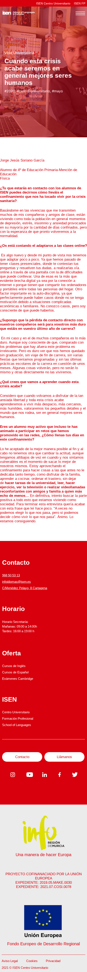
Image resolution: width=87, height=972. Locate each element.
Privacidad (53, 961)
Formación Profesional (17, 718)
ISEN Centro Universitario (53, 3)
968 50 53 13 (11, 575)
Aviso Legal (10, 961)
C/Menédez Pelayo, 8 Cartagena (24, 588)
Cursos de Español (15, 672)
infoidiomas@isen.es (16, 581)
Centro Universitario (16, 712)
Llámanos (64, 757)
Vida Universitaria (19, 53)
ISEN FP (79, 3)
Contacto (22, 757)
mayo (58, 91)
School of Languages (16, 724)
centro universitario (34, 91)
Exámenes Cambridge (17, 678)
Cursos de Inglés (14, 665)
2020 (11, 91)
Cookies (32, 961)
